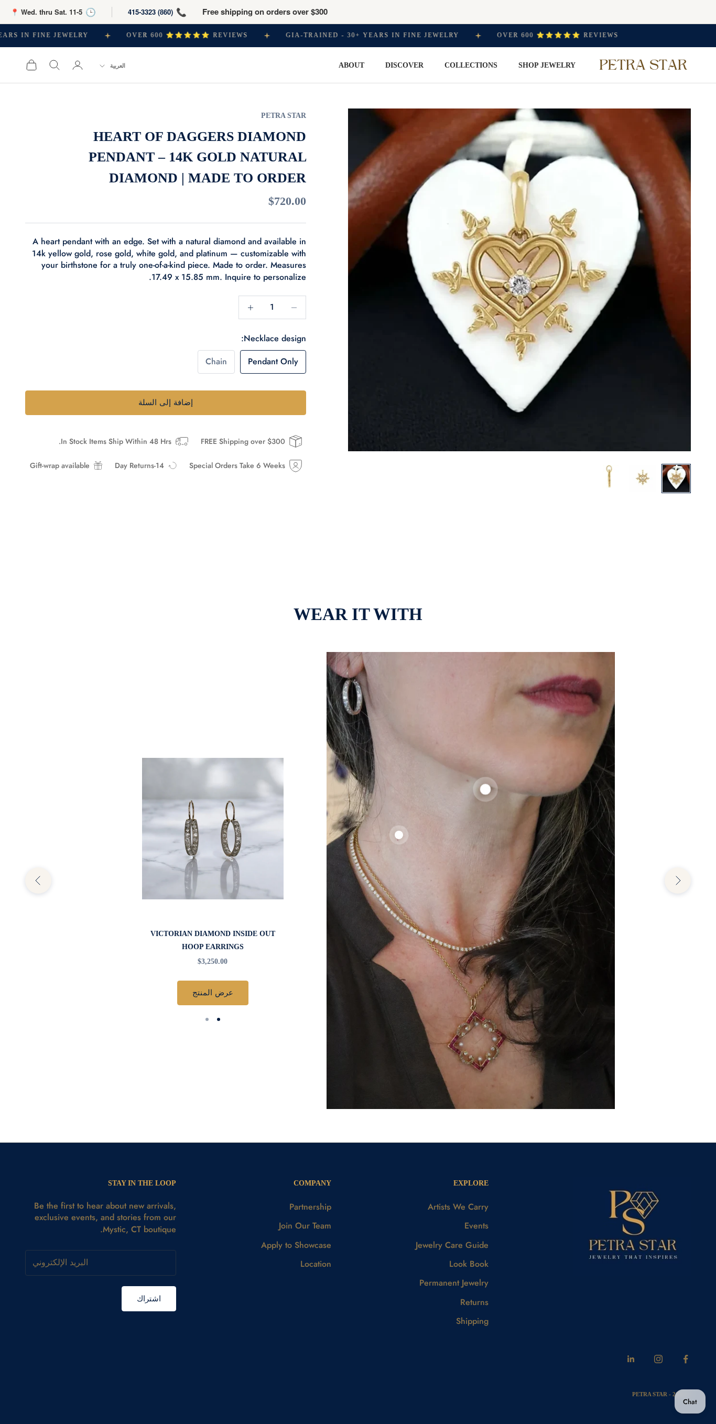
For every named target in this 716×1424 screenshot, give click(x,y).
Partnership (310, 1207)
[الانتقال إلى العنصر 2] (642, 478)
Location (315, 1264)
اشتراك (149, 1299)
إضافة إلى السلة (165, 402)
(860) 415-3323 (150, 12)
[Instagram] (658, 1359)
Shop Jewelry (547, 65)
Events (476, 1226)
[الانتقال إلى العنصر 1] (676, 478)
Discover (404, 65)
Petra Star (283, 115)
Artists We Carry (458, 1207)
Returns (474, 1302)
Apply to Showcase (296, 1245)
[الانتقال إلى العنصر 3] (609, 478)
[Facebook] (685, 1359)
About (351, 65)
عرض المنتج (212, 992)
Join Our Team (305, 1226)
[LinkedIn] (631, 1359)
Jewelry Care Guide (452, 1245)
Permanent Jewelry (454, 1283)
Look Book (469, 1264)
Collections (470, 65)
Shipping (472, 1321)
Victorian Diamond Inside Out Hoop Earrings (212, 939)
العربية (117, 65)
